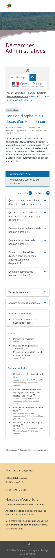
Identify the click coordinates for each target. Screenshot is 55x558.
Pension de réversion (17, 96)
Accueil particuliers (16, 93)
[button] (27, 202)
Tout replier (23, 193)
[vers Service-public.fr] (28, 85)
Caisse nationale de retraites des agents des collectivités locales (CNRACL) (27, 392)
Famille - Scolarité (37, 93)
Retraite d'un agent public (25, 345)
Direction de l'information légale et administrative (27, 450)
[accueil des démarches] (27, 70)
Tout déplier (40, 193)
